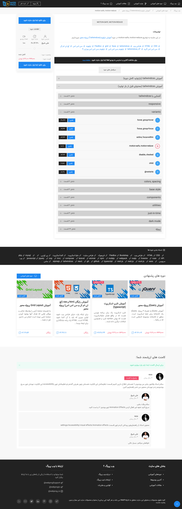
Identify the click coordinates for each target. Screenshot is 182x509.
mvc (58, 258)
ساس (46, 261)
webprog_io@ (54, 491)
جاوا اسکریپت (73, 255)
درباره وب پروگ (104, 474)
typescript (108, 261)
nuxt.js (141, 261)
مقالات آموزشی (121, 3)
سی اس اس (77, 46)
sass (150, 261)
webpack (123, 258)
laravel (81, 258)
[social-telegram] (57, 501)
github (96, 261)
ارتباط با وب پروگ (103, 479)
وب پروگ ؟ (105, 3)
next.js (120, 261)
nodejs (111, 258)
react (79, 261)
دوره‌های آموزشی (155, 474)
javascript (31, 258)
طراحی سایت (88, 255)
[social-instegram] (50, 501)
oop (50, 258)
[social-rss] (19, 501)
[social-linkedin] (38, 501)
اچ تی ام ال (65, 46)
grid (106, 46)
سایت (136, 365)
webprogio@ (55, 487)
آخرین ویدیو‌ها (156, 479)
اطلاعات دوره (34, 29)
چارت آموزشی (138, 3)
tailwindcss (68, 261)
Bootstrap (123, 255)
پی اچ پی (44, 255)
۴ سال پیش (148, 378)
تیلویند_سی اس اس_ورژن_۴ (93, 49)
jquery (41, 258)
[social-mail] (25, 501)
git (87, 261)
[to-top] (177, 504)
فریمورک (101, 255)
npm (102, 258)
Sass (114, 46)
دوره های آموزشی (157, 3)
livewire (144, 258)
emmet (92, 258)
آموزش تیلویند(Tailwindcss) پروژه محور (136, 11)
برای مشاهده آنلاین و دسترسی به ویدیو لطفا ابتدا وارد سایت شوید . (109, 60)
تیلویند (88, 46)
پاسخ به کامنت (131, 378)
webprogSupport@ (52, 482)
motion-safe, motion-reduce (110, 22)
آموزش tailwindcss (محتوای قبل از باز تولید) (140, 86)
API (162, 258)
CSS (150, 46)
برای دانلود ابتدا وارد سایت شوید (35, 20)
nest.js (130, 261)
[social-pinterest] (44, 501)
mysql (28, 255)
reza (150, 374)
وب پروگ (173, 3)
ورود (34, 3)
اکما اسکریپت (58, 255)
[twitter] (31, 501)
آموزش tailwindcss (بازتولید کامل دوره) (142, 78)
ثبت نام (23, 3)
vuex (154, 258)
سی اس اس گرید (150, 49)
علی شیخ (134, 395)
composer (69, 258)
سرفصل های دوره (110, 70)
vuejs (133, 258)
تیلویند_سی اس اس (116, 49)
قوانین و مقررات (104, 485)
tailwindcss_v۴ (134, 49)
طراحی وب (137, 46)
